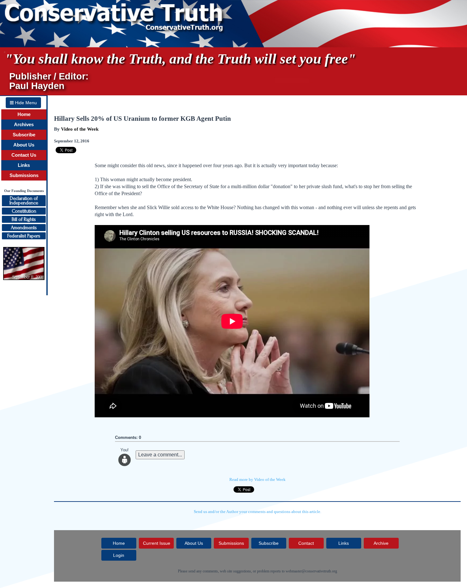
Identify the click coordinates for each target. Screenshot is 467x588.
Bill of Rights (24, 219)
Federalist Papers (23, 236)
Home (23, 114)
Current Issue (156, 543)
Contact (306, 543)
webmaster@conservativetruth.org (311, 571)
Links (24, 165)
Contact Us (23, 155)
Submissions (24, 175)
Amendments (24, 227)
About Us (23, 144)
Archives (24, 124)
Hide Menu (25, 102)
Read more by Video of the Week (257, 479)
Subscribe (24, 134)
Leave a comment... (160, 454)
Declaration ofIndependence (24, 200)
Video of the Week (79, 129)
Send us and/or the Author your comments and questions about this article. (257, 511)
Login (118, 555)
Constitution (24, 211)
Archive (381, 543)
